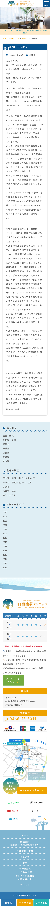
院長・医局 (8, 435)
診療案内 (34, 844)
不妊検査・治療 (25, 850)
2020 (5, 533)
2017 (5, 546)
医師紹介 (15, 844)
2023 (5, 520)
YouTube (15, 810)
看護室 (6, 456)
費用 (25, 862)
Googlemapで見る (29, 790)
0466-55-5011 (22, 719)
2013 (5, 563)
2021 (5, 529)
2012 (5, 567)
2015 (5, 554)
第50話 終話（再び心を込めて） (19, 478)
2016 (5, 550)
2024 (5, 516)
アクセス (42, 902)
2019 (5, 537)
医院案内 (25, 844)
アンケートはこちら (13, 680)
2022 (5, 525)
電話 (9, 902)
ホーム (25, 835)
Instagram (38, 802)
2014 (5, 559)
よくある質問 (25, 872)
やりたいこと (9, 495)
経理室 (6, 444)
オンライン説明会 (25, 875)
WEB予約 (26, 902)
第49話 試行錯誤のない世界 (17, 482)
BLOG (15, 818)
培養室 (32, 55)
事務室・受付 (9, 439)
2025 (5, 512)
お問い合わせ (25, 879)
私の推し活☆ (9, 490)
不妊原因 (25, 856)
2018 (5, 542)
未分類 (6, 461)
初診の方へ (25, 868)
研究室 (6, 452)
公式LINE (15, 802)
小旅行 (6, 486)
